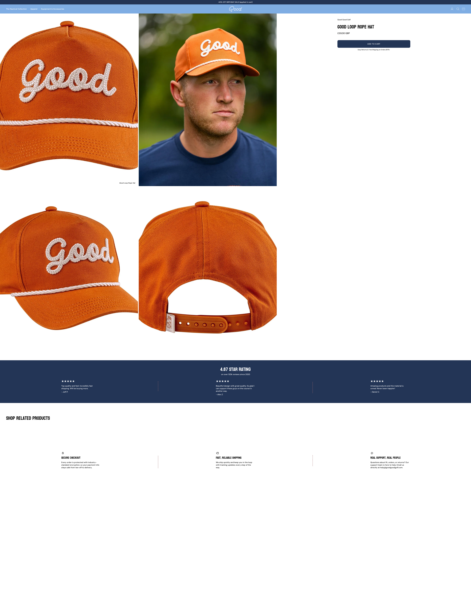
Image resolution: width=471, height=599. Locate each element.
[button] (34, 9)
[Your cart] (463, 9)
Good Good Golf (344, 20)
